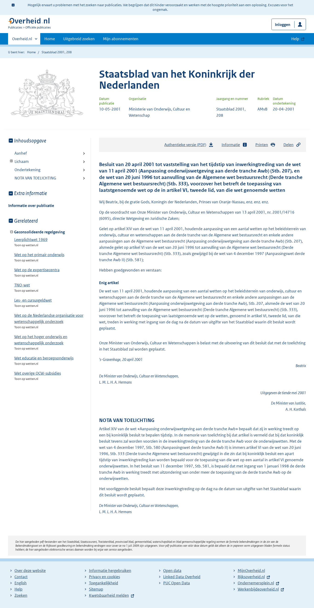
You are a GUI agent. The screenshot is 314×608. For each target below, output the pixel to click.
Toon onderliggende (11, 161)
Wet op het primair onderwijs (39, 254)
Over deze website (30, 570)
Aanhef (20, 153)
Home (49, 38)
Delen (288, 144)
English (20, 582)
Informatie (231, 144)
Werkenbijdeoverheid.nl (258, 589)
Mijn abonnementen (120, 38)
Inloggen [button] (282, 24)
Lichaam (18, 161)
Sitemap (96, 589)
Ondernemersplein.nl (256, 582)
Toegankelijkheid (103, 582)
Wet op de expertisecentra (37, 269)
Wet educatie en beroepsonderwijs (44, 358)
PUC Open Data (176, 582)
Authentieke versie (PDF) (186, 146)
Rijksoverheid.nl (251, 576)
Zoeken (20, 595)
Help (18, 589)
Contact (21, 576)
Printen (261, 144)
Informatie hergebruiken (110, 570)
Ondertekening (27, 169)
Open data (172, 570)
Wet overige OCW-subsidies (37, 373)
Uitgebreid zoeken (79, 38)
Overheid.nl (22, 40)
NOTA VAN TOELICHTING (35, 178)
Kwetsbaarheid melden (109, 595)
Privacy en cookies (104, 576)
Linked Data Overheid (181, 576)
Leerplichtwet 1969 (31, 239)
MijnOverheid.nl (251, 570)
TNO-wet (22, 285)
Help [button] (295, 38)
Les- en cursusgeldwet (33, 300)
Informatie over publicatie (31, 205)
